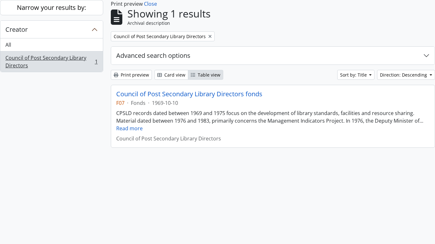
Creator (16, 29)
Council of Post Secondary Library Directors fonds (189, 94)
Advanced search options (153, 55)
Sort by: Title (354, 75)
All (8, 44)
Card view (174, 75)
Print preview (134, 75)
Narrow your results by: (51, 7)
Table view (208, 75)
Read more (129, 128)
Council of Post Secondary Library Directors (51, 61)
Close (150, 3)
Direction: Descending (404, 75)
